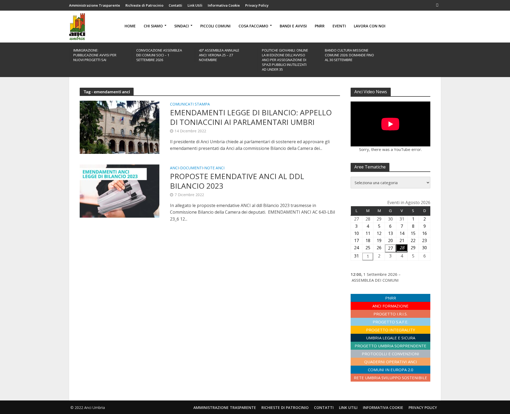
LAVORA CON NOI (369, 25)
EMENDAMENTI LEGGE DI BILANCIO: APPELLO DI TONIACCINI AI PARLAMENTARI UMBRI (251, 117)
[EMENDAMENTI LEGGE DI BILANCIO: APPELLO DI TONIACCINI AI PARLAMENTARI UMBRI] (119, 127)
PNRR (320, 25)
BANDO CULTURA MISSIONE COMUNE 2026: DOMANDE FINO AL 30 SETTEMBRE (349, 55)
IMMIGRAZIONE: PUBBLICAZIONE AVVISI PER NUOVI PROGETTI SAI (94, 55)
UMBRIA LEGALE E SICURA (390, 337)
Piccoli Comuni (215, 25)
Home (130, 25)
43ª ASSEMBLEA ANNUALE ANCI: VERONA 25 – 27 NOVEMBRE (219, 55)
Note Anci (214, 168)
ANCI (174, 168)
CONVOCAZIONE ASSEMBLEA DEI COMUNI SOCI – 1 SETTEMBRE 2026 (159, 55)
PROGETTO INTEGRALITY (390, 329)
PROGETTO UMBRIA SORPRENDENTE (390, 345)
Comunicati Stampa (190, 104)
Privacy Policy (257, 5)
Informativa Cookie (224, 5)
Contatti (175, 5)
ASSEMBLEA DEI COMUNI (375, 280)
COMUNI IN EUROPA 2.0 (390, 369)
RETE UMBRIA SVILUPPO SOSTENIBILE (390, 377)
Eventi (339, 25)
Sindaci (181, 25)
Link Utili (195, 5)
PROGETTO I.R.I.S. (390, 313)
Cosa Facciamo (253, 25)
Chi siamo (153, 25)
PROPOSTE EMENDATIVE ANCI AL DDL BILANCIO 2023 (237, 181)
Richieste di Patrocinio (144, 5)
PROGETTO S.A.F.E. (390, 321)
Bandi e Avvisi (293, 25)
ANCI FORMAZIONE (390, 306)
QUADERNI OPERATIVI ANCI (390, 361)
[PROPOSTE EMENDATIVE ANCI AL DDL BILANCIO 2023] (119, 190)
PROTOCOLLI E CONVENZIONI (390, 353)
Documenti (191, 168)
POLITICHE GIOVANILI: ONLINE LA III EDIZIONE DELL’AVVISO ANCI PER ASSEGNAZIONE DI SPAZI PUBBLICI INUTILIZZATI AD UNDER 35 (285, 60)
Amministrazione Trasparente (94, 5)
